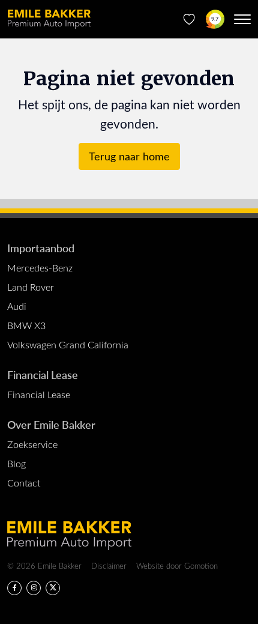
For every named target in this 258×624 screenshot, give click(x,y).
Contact (23, 482)
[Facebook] (14, 588)
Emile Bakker (49, 19)
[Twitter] (53, 588)
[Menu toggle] (242, 19)
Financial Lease (42, 374)
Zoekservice (32, 444)
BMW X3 (26, 325)
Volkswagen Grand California (67, 344)
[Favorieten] (189, 19)
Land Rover (30, 286)
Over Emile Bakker (51, 424)
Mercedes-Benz (40, 267)
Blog (16, 463)
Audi (16, 306)
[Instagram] (33, 588)
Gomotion (201, 565)
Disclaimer (109, 565)
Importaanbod (40, 247)
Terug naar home (129, 156)
